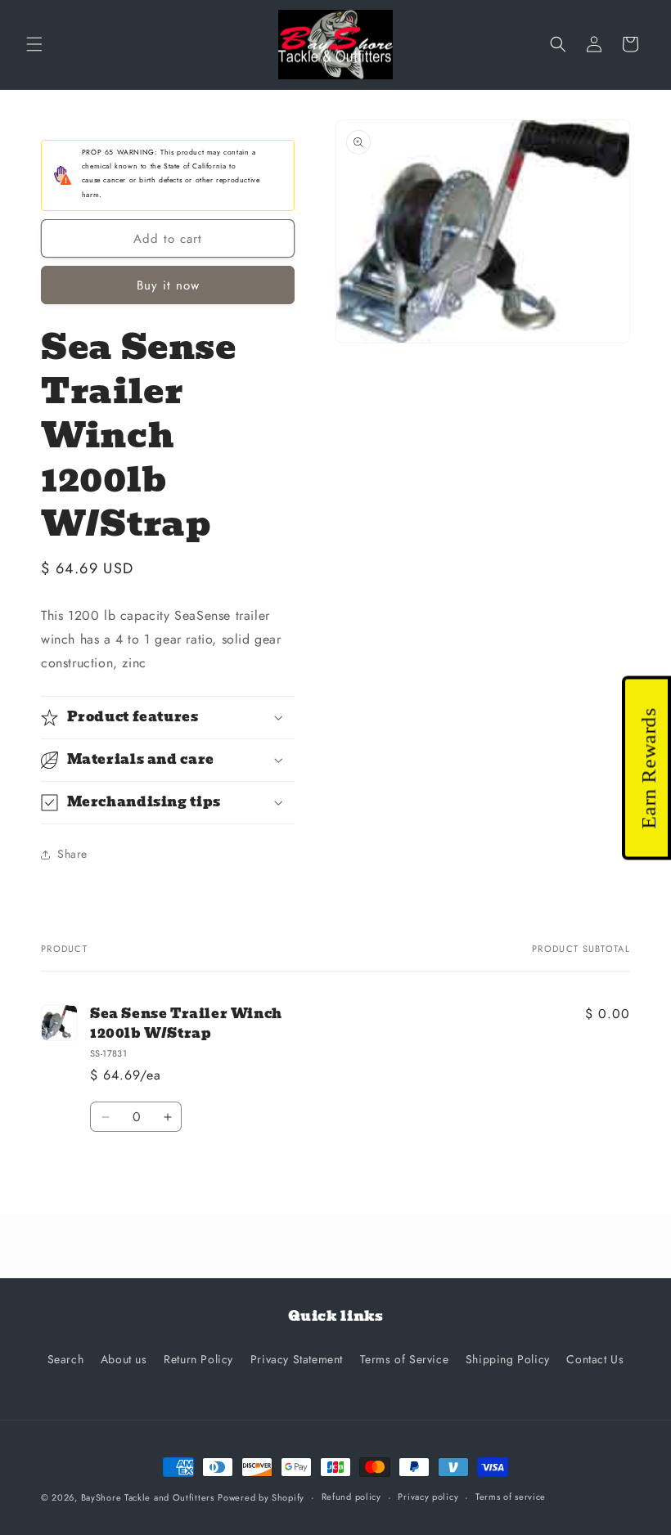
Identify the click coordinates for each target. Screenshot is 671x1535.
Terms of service (510, 1496)
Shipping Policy (508, 1359)
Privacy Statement (296, 1359)
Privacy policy (428, 1496)
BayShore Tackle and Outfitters (147, 1497)
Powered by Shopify (261, 1497)
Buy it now (168, 285)
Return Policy (198, 1359)
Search (65, 1359)
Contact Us (595, 1359)
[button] (34, 44)
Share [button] (72, 854)
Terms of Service (404, 1359)
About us (124, 1359)
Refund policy (351, 1496)
